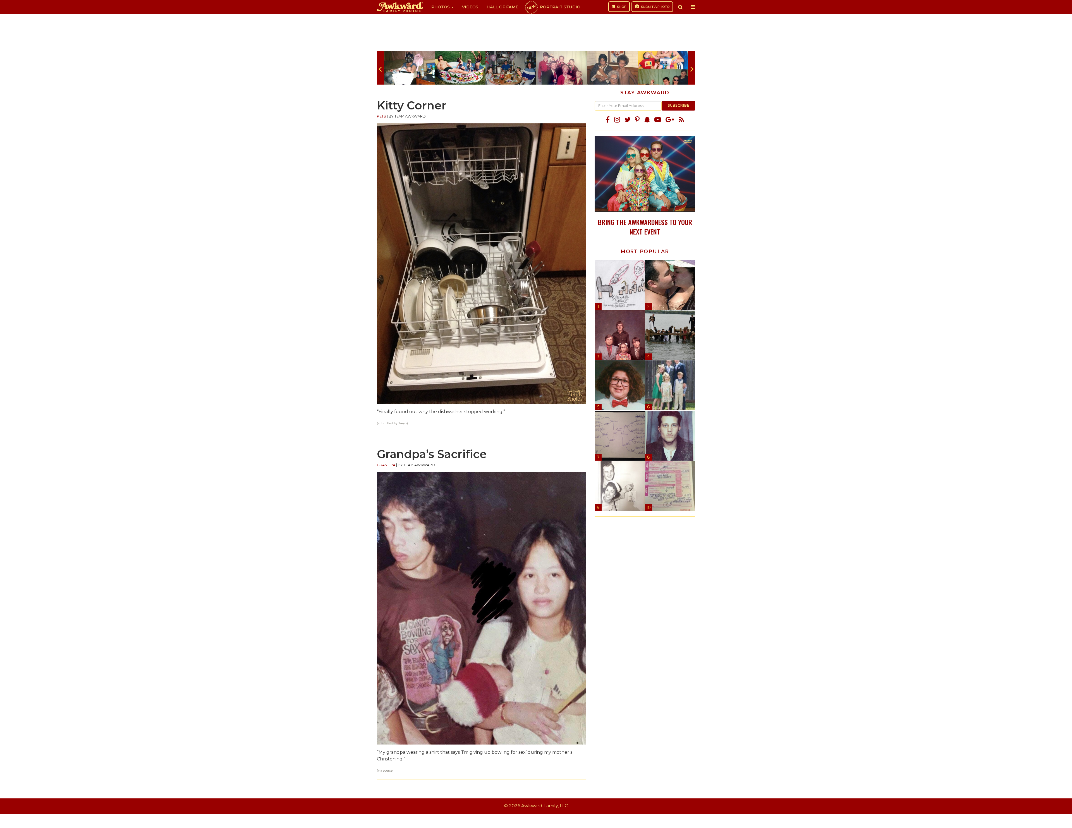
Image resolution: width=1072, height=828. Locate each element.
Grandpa (386, 465)
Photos (441, 6)
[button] (680, 7)
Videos (470, 6)
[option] (409, 68)
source (388, 770)
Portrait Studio (553, 7)
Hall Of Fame (502, 6)
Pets (381, 116)
